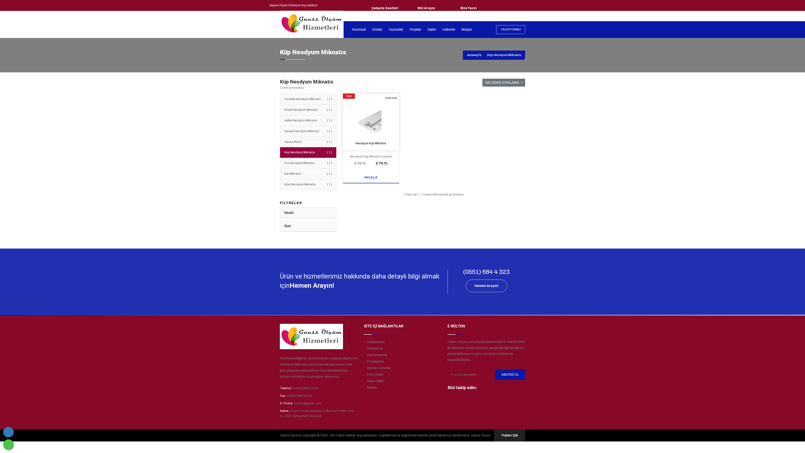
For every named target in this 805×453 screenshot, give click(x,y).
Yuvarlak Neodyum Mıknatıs (308, 99)
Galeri (431, 29)
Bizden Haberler (378, 368)
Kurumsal (359, 29)
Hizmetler (396, 29)
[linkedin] (505, 388)
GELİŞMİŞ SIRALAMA (502, 82)
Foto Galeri (374, 374)
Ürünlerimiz (374, 348)
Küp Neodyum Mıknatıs (308, 152)
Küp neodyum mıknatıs (504, 55)
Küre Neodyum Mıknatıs (308, 184)
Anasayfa (474, 55)
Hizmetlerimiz (376, 355)
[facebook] (482, 388)
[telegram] (490, 388)
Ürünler (377, 29)
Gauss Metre (308, 141)
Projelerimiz (375, 361)
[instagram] (497, 388)
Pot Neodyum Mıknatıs (308, 163)
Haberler (448, 29)
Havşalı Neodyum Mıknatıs (308, 131)
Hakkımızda (375, 342)
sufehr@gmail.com (473, 13)
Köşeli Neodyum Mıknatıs (308, 109)
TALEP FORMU (511, 29)
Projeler (415, 29)
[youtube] (513, 388)
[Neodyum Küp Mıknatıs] (371, 118)
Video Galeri (375, 381)
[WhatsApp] (8, 444)
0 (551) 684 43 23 (429, 13)
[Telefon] (8, 432)
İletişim (467, 29)
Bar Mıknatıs (308, 173)
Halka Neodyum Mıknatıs (308, 120)
